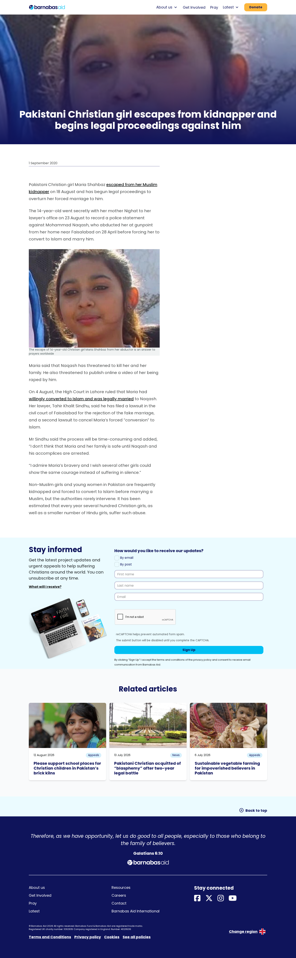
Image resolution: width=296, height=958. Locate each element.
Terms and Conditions (50, 936)
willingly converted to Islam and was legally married (81, 399)
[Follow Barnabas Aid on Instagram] (220, 898)
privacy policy (202, 659)
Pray (214, 7)
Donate (255, 7)
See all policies (137, 936)
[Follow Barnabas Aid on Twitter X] (209, 898)
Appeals (93, 755)
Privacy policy (87, 936)
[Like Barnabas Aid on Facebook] (197, 898)
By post (125, 564)
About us (37, 887)
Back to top (253, 810)
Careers (119, 895)
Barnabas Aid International (135, 911)
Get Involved (194, 7)
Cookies (111, 936)
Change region (243, 931)
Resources (121, 887)
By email (126, 557)
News (176, 755)
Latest (34, 911)
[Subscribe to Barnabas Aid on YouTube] (233, 898)
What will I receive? (45, 586)
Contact (119, 903)
